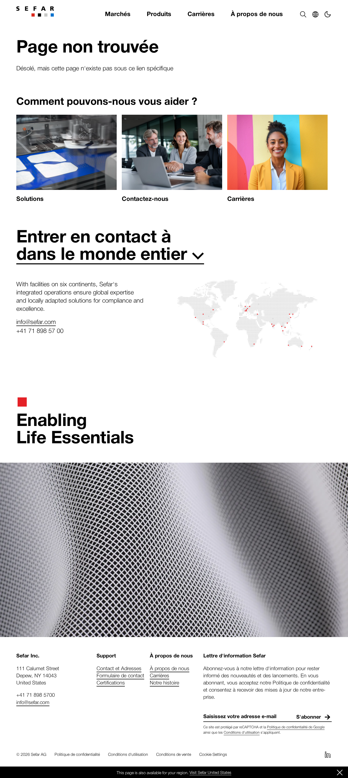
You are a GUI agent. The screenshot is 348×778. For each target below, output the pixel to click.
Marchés (117, 14)
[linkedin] (328, 754)
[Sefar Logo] (35, 11)
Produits (159, 14)
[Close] (340, 772)
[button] (303, 14)
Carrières (201, 14)
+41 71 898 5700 (35, 694)
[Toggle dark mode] (328, 14)
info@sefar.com (36, 321)
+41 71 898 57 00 (39, 330)
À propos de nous (257, 14)
